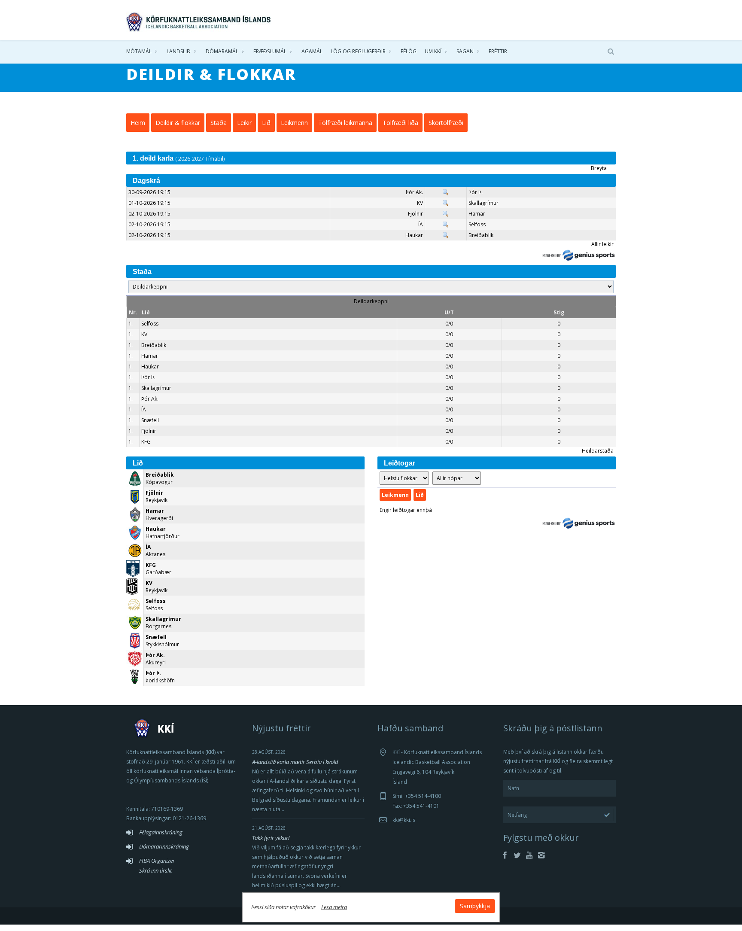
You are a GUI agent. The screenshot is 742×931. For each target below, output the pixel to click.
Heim (138, 123)
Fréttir (498, 51)
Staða (218, 123)
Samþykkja (475, 906)
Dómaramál (222, 51)
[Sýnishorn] (445, 192)
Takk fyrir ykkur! (270, 838)
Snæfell (150, 420)
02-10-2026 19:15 (149, 213)
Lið (266, 123)
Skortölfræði (446, 123)
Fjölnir (415, 213)
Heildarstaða (598, 450)
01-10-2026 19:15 (149, 203)
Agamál (311, 51)
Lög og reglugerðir (358, 51)
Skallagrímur (483, 203)
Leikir (244, 123)
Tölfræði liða (400, 123)
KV (420, 203)
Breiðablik (480, 235)
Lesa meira (334, 907)
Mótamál (139, 51)
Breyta (599, 168)
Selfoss (477, 224)
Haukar (414, 235)
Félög (409, 51)
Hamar (476, 213)
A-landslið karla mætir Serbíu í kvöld (295, 762)
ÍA (420, 224)
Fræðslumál (269, 51)
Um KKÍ (433, 51)
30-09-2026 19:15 (149, 192)
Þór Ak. (414, 192)
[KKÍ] (199, 19)
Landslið (179, 51)
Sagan (465, 51)
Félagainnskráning (160, 832)
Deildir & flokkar (177, 123)
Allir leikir (602, 244)
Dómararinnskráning (164, 846)
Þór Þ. (475, 192)
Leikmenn (294, 123)
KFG (146, 441)
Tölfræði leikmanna (345, 123)
